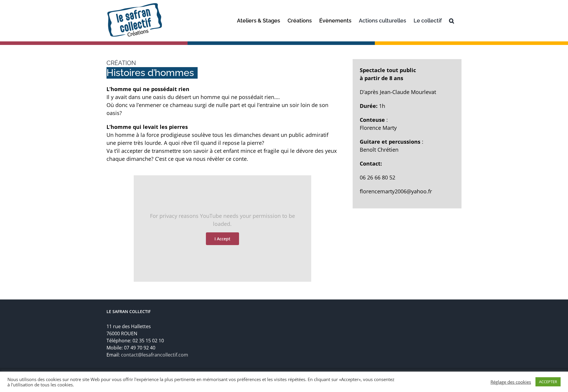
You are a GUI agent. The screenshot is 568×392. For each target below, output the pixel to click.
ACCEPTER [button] (548, 381)
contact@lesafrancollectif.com (154, 354)
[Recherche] (451, 20)
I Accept (222, 239)
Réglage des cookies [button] (510, 382)
